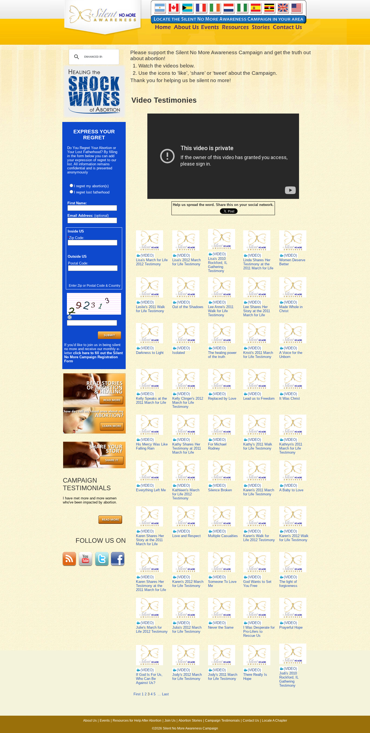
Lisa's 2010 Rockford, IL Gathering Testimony (217, 265)
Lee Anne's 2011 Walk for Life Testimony (220, 311)
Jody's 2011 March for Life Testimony (222, 677)
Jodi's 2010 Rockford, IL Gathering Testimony (288, 679)
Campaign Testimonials (222, 720)
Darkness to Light (150, 353)
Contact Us (251, 720)
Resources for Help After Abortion (137, 720)
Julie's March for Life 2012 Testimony (152, 629)
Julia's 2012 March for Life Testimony (187, 629)
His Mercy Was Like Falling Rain (152, 446)
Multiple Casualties (223, 536)
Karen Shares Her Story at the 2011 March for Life (150, 540)
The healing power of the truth (222, 355)
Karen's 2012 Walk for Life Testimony (294, 538)
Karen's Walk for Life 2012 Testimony (259, 538)
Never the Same (220, 627)
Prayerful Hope (291, 627)
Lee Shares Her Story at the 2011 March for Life (256, 311)
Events (105, 720)
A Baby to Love (291, 490)
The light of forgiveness (288, 584)
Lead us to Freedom (259, 398)
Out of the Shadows (187, 307)
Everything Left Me (151, 490)
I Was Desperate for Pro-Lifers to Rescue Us (259, 631)
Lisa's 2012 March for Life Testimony (186, 262)
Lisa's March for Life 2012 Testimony (152, 262)
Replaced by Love (222, 398)
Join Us (170, 720)
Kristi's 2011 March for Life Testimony (258, 355)
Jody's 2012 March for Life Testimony (187, 677)
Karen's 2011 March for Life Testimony (258, 492)
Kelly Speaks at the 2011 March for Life (151, 400)
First (137, 694)
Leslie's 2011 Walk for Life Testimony (150, 309)
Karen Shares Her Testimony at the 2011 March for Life (151, 586)
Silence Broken (220, 490)
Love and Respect (186, 536)
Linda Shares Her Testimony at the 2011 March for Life (258, 264)
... (159, 694)
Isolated (178, 353)
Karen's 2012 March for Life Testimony (187, 584)
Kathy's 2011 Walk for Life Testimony (257, 446)
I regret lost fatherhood (91, 192)
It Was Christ (289, 398)
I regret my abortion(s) (91, 186)
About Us (90, 720)
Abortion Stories (190, 720)
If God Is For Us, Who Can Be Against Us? (149, 679)
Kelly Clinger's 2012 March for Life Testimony (187, 402)
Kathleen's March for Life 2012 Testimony (185, 494)
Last (165, 694)
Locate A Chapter (274, 720)
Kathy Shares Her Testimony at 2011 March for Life (186, 448)
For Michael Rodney (217, 446)
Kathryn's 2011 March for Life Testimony (290, 448)
